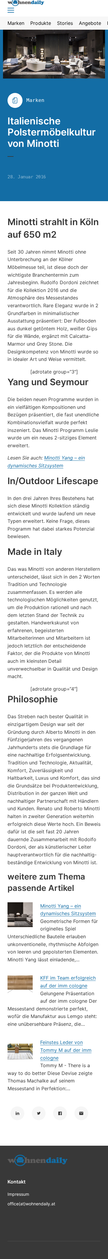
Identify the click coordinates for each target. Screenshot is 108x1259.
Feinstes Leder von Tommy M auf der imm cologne (66, 1050)
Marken (35, 100)
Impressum (18, 1194)
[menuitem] (16, 23)
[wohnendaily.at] (38, 1162)
